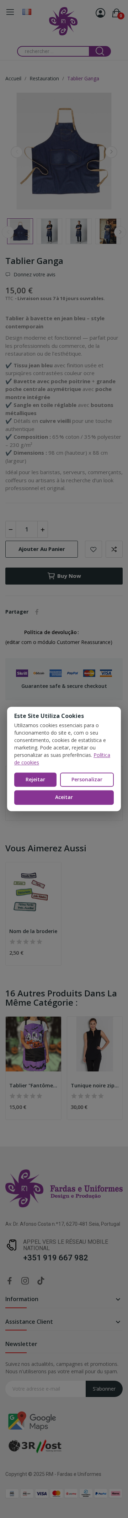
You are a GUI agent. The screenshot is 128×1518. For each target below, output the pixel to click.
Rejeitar (35, 779)
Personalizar (86, 779)
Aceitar (64, 797)
